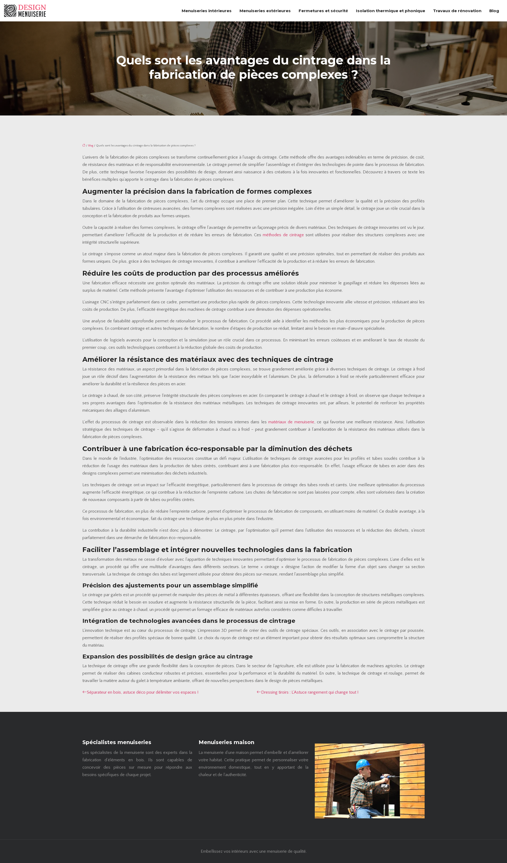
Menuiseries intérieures (207, 10)
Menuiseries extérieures (265, 10)
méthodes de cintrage (283, 235)
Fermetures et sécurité (323, 10)
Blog (494, 10)
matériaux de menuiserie (291, 422)
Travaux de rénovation (457, 10)
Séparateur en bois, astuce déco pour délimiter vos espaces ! (142, 692)
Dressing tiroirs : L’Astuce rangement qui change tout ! (309, 692)
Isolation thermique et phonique (390, 10)
